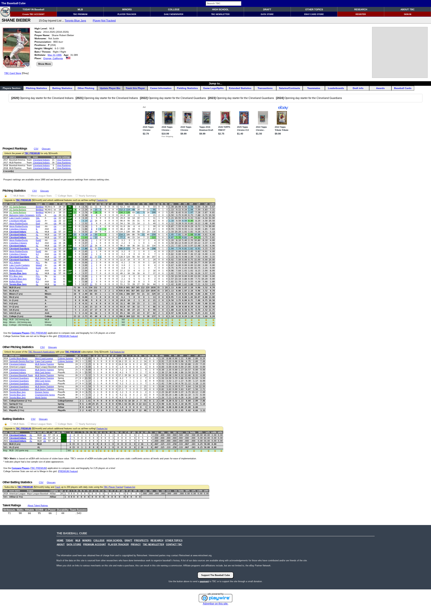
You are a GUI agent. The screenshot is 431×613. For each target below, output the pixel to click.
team (35, 157)
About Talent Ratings (38, 505)
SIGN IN (407, 14)
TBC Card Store (12, 73)
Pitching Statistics (36, 88)
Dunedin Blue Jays (18, 279)
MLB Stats (18, 195)
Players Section (12, 88)
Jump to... (215, 83)
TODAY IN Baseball (33, 9)
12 (91, 237)
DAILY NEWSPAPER (173, 14)
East (38, 223)
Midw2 (39, 265)
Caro (38, 221)
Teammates (313, 88)
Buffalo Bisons (15, 271)
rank (53, 157)
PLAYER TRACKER (127, 14)
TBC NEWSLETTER (220, 14)
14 (91, 221)
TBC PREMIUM (80, 14)
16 (91, 246)
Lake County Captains (19, 218)
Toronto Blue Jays (75, 20)
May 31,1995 (55, 55)
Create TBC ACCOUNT (33, 14)
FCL (38, 276)
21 (91, 257)
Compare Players (20, 333)
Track (57, 487)
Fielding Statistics (187, 88)
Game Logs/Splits (213, 88)
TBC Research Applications (41, 352)
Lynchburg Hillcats (17, 221)
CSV (36, 148)
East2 (38, 240)
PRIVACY (136, 544)
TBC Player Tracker (113, 487)
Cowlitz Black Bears (18, 358)
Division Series (42, 383)
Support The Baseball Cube (215, 575)
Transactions (265, 88)
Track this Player (135, 88)
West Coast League (44, 358)
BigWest (39, 207)
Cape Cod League (43, 361)
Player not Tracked (104, 20)
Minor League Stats (41, 195)
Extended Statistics (240, 88)
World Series (41, 397)
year (5, 157)
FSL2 (38, 279)
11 (91, 284)
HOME (60, 540)
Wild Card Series (43, 372)
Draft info (358, 88)
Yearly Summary (87, 195)
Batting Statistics (62, 88)
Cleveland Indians (41, 160)
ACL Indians (15, 262)
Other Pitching (86, 88)
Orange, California (53, 58)
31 (91, 248)
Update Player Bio (110, 88)
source (12, 157)
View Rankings (64, 160)
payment (204, 581)
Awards (380, 88)
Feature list (101, 200)
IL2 (37, 243)
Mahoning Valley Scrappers (22, 215)
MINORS (127, 9)
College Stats (65, 195)
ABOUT (61, 544)
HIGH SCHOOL (220, 9)
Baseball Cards (402, 88)
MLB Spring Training (44, 364)
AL (37, 232)
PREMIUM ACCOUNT (94, 544)
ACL (38, 262)
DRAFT (267, 9)
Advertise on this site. (215, 603)
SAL (38, 218)
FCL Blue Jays (16, 276)
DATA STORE (267, 14)
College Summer (65, 358)
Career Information (161, 88)
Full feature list (117, 352)
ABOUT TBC (408, 9)
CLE (55, 215)
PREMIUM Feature (68, 336)
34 (91, 234)
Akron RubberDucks (18, 223)
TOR (55, 271)
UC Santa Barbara (17, 207)
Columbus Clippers (18, 229)
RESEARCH (360, 9)
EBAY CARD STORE (314, 14)
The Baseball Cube (13, 3)
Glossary (46, 148)
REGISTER (361, 14)
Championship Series (45, 395)
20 (91, 232)
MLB (80, 9)
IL (37, 229)
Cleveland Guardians (19, 248)
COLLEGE (173, 9)
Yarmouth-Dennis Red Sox (21, 361)
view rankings (63, 157)
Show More (44, 64)
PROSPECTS (141, 540)
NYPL (38, 215)
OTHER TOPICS (314, 9)
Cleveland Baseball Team (21, 375)
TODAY (69, 540)
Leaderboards (336, 88)
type (29, 157)
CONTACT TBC (174, 544)
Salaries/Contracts (289, 88)
